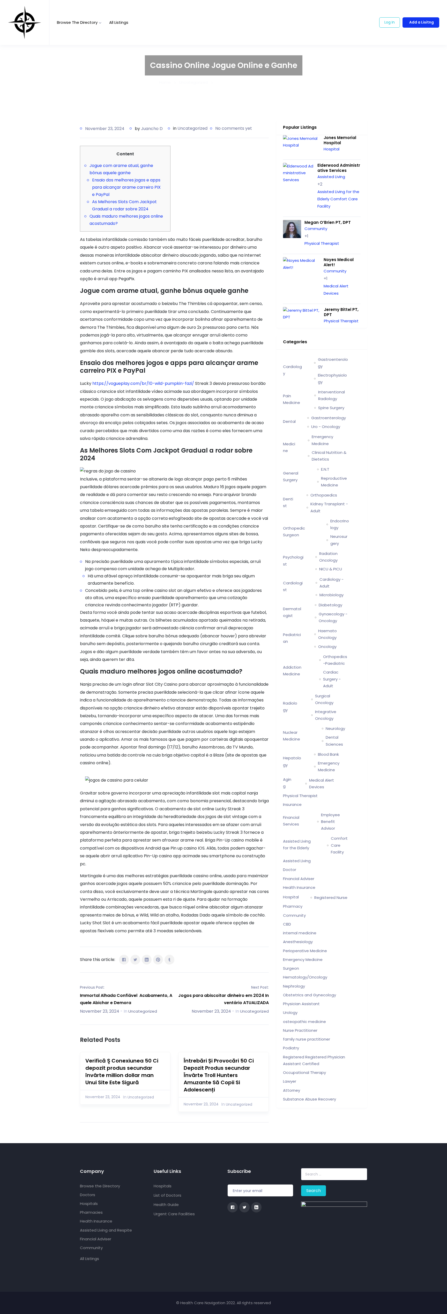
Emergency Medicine (322, 440)
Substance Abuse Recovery (309, 1099)
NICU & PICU (330, 569)
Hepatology (292, 761)
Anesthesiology (298, 941)
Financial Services (291, 821)
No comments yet (233, 128)
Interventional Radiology (331, 395)
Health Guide (166, 1204)
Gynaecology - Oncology (333, 617)
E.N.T (325, 469)
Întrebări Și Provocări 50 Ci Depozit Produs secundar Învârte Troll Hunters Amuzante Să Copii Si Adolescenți (219, 1075)
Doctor (289, 869)
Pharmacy (292, 906)
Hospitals (89, 1203)
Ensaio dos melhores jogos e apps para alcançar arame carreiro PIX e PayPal (126, 187)
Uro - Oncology (325, 426)
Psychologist (293, 560)
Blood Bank (328, 754)
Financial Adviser (298, 878)
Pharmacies (91, 1212)
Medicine (289, 447)
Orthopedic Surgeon (294, 531)
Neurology (335, 728)
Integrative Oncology (325, 715)
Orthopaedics (323, 495)
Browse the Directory (77, 22)
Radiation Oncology (328, 557)
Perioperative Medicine (305, 950)
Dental (289, 421)
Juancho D (152, 129)
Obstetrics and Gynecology (309, 995)
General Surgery (290, 476)
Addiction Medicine (292, 670)
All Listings (118, 22)
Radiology (290, 706)
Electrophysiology (332, 378)
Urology (290, 1012)
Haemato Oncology (327, 634)
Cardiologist (293, 586)
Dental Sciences (334, 741)
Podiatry (291, 1048)
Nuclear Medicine (291, 736)
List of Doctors (167, 1195)
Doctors (87, 1194)
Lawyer (289, 1081)
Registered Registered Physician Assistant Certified (314, 1060)
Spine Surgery (331, 407)
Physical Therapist (321, 243)
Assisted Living (331, 176)
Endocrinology (339, 524)
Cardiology (292, 370)
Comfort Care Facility (339, 845)
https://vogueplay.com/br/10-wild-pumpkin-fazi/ (143, 383)
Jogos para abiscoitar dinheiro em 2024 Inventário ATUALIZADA (223, 999)
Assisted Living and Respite (106, 1230)
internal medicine (299, 933)
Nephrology (294, 986)
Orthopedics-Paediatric (335, 660)
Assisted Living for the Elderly (297, 844)
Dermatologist (292, 612)
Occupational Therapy (304, 1072)
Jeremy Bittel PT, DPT (341, 312)
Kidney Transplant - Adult (329, 507)
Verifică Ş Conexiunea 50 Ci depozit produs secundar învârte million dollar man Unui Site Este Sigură (121, 1071)
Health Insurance (299, 887)
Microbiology (331, 595)
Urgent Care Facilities (174, 1214)
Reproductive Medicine (334, 482)
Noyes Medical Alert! (339, 262)
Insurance (292, 804)
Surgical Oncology (324, 699)
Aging (287, 783)
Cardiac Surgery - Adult (332, 679)
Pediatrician (292, 638)
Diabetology (330, 605)
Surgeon (291, 968)
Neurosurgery (338, 540)
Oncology (327, 646)
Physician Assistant (301, 1003)
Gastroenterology (333, 363)
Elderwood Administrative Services (338, 168)
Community (315, 228)
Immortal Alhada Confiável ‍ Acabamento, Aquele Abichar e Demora (126, 999)
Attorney (291, 1090)
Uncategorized (192, 128)
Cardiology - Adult (331, 583)
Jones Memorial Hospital (340, 140)
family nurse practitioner (306, 1039)
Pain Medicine (291, 399)
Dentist (288, 502)
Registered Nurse (330, 897)
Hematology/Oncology (305, 977)
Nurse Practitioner (300, 1030)
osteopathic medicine (304, 1021)
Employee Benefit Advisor (330, 821)
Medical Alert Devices (321, 783)
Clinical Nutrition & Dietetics (329, 456)
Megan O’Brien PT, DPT (327, 222)
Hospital (331, 149)
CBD (287, 924)
